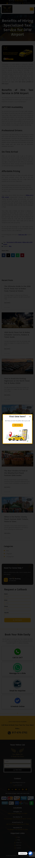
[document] (17, 429)
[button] (30, 853)
